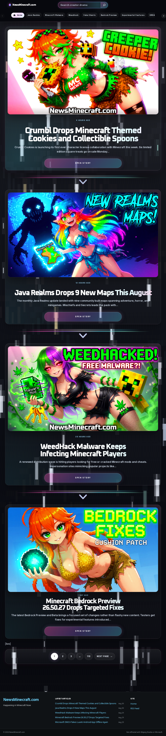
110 (88, 656)
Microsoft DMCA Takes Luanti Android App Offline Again (81, 722)
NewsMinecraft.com (24, 5)
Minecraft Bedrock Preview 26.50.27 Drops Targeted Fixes (83, 604)
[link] (83, 108)
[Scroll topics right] (163, 15)
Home (133, 703)
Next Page (105, 656)
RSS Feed (134, 708)
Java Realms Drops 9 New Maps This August (83, 293)
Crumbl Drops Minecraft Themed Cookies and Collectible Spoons (83, 135)
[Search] (104, 5)
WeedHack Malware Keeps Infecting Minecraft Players (83, 450)
